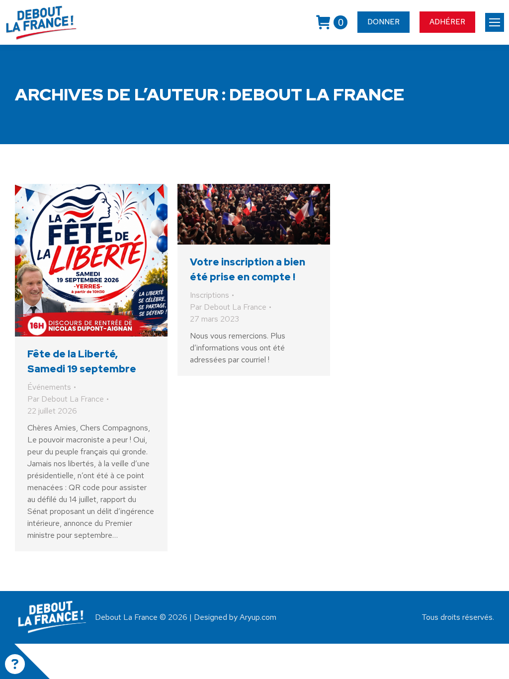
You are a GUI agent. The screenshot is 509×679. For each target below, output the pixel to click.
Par (65, 399)
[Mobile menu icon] (494, 22)
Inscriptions (209, 295)
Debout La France (317, 94)
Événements (49, 387)
